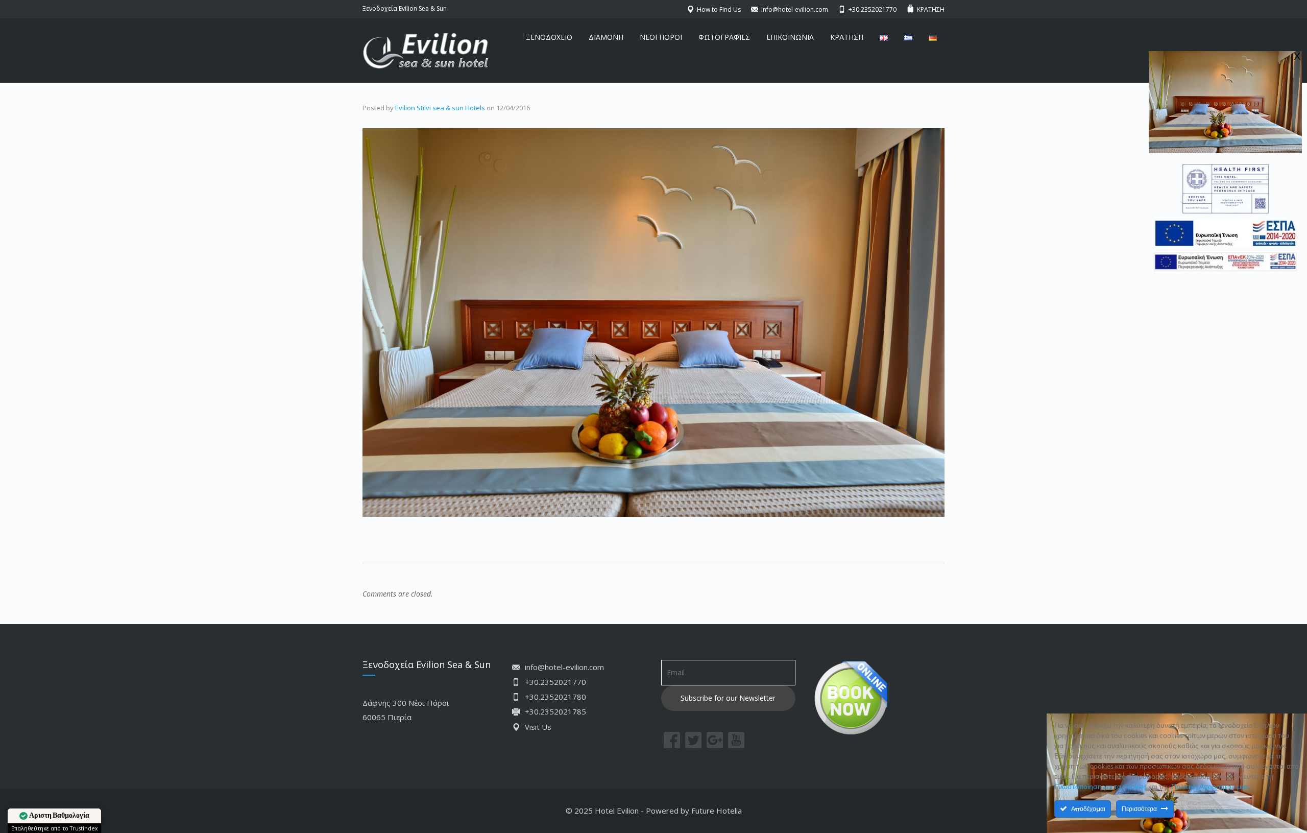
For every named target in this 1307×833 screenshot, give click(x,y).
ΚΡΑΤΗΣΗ (846, 37)
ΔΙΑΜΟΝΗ (606, 37)
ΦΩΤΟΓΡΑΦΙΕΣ (724, 37)
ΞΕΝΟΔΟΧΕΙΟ (549, 37)
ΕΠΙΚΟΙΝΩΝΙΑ (790, 37)
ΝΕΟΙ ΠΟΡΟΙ (661, 37)
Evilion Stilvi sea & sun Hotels (440, 107)
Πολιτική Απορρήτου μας (1210, 787)
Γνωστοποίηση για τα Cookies (1100, 787)
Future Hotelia (716, 810)
